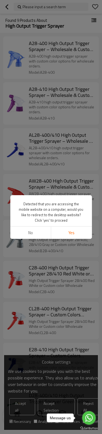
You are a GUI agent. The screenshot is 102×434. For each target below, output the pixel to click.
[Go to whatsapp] (89, 418)
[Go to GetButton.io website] (89, 428)
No (30, 233)
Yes (71, 233)
